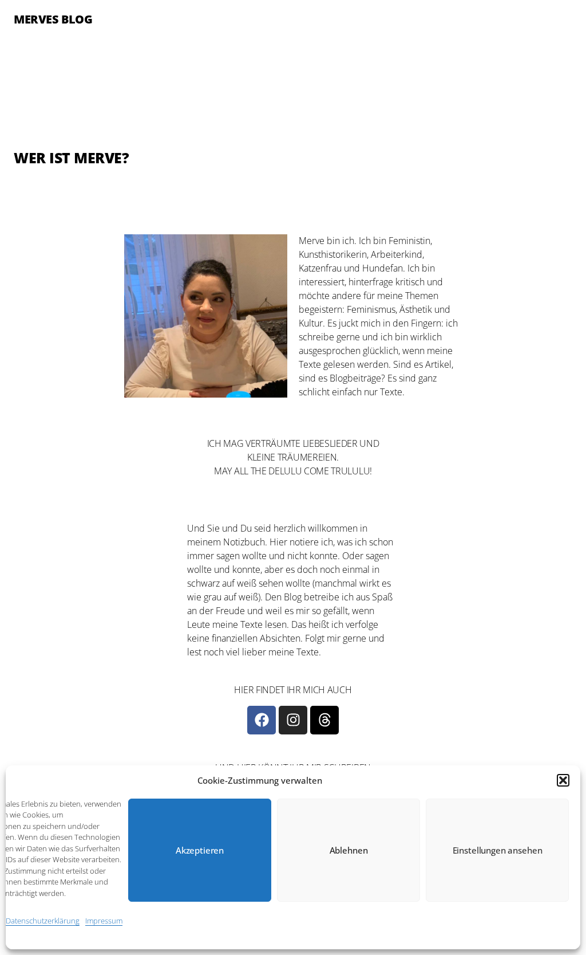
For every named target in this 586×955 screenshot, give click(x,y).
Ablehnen (349, 850)
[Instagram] (293, 720)
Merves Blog (53, 19)
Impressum (103, 920)
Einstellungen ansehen (498, 850)
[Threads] (324, 720)
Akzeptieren (200, 850)
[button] (563, 780)
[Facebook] (261, 720)
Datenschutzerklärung (43, 920)
